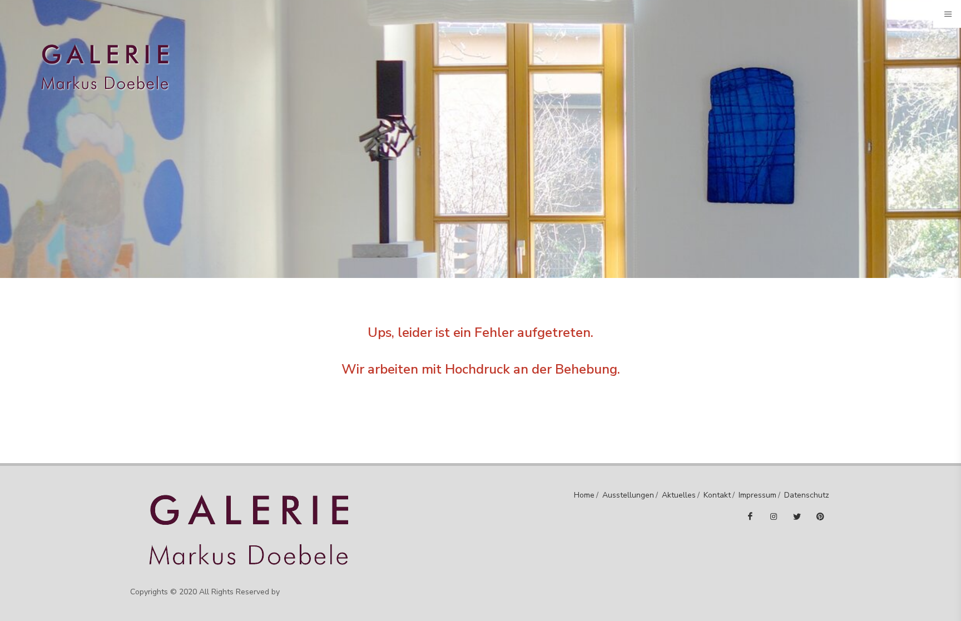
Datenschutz (806, 495)
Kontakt (717, 495)
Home (584, 495)
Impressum (757, 495)
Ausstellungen (628, 495)
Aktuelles (679, 495)
